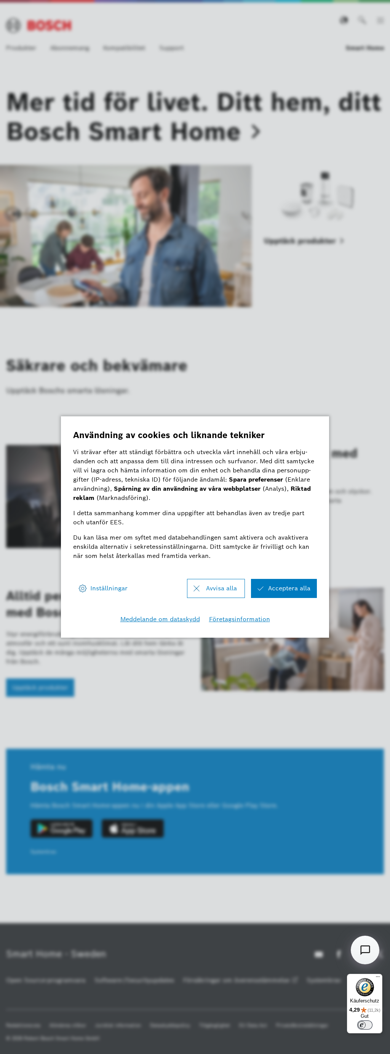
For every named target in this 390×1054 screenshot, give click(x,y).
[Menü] (377, 978)
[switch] (364, 1025)
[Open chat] (365, 950)
